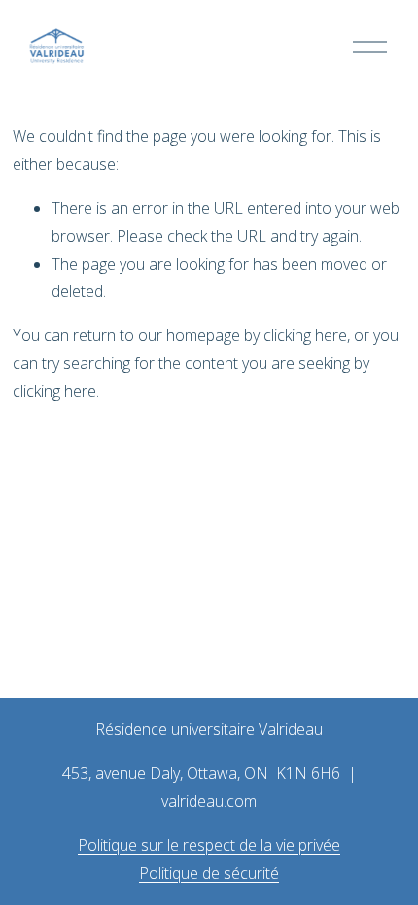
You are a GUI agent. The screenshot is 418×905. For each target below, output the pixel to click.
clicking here (305, 335)
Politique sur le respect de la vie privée (209, 844)
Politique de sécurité (209, 873)
